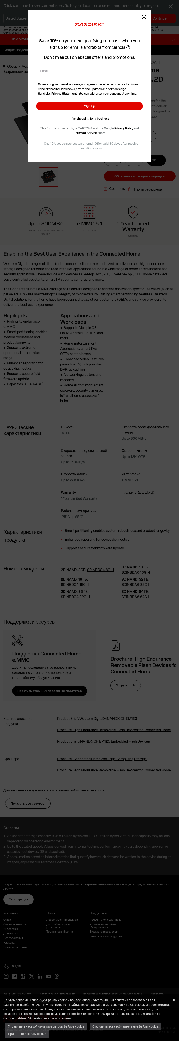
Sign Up (89, 106)
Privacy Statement (64, 94)
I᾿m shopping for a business (90, 119)
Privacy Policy (123, 128)
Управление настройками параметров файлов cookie (46, 1026)
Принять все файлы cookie (27, 1034)
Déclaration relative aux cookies (49, 1018)
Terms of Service (85, 133)
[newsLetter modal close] (144, 17)
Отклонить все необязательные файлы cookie (125, 1026)
